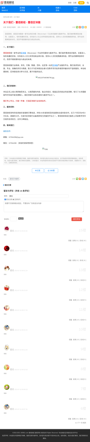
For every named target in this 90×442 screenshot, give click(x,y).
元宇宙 (22, 10)
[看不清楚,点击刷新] (20, 218)
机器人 (58, 8)
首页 (3, 8)
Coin (75, 8)
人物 (39, 10)
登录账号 (17, 199)
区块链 (22, 8)
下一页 (80, 423)
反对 (81, 240)
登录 (69, 3)
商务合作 (44, 433)
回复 (69, 240)
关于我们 (17, 17)
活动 (57, 10)
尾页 (84, 423)
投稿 (81, 3)
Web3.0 (5, 10)
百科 (75, 10)
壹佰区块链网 (14, 179)
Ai (38, 8)
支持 (73, 240)
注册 (74, 3)
